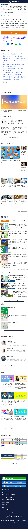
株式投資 (3, 15)
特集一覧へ (14, 332)
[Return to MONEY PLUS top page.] (14, 1)
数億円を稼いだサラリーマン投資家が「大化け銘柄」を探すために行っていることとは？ (14, 60)
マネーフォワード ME (7, 512)
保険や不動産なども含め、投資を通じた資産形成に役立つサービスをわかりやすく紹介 (14, 79)
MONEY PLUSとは (6, 489)
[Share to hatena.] (20, 44)
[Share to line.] (16, 44)
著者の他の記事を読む (14, 137)
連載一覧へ (14, 428)
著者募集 (4, 504)
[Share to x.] (12, 44)
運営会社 (4, 492)
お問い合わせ (5, 502)
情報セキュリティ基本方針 (8, 494)
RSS (3, 507)
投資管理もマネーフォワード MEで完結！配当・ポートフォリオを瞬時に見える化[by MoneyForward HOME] (15, 39)
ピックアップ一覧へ (14, 300)
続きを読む (14, 33)
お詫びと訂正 (5, 509)
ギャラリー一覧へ (14, 463)
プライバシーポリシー (7, 497)
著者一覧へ (14, 365)
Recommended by (21, 211)
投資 (8, 15)
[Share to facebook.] (8, 44)
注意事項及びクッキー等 (8, 499)
